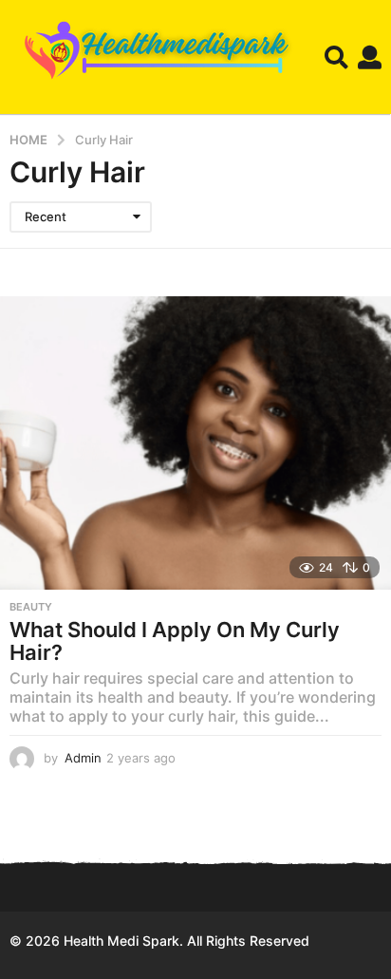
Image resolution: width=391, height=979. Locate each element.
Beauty (30, 606)
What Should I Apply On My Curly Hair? (174, 641)
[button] (336, 57)
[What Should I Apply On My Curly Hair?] (195, 443)
